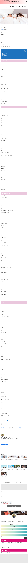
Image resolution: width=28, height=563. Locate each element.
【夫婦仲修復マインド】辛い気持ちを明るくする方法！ (8, 546)
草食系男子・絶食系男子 (4, 53)
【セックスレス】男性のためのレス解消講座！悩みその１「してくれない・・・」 (4, 427)
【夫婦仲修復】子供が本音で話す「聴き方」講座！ (8, 547)
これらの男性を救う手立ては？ (5, 55)
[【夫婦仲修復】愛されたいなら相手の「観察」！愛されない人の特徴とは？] (17, 467)
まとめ (2, 56)
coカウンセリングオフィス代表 (8, 8)
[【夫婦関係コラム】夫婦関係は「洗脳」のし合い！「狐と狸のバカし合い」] (24, 467)
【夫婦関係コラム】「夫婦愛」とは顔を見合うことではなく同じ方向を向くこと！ (12, 542)
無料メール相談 (14, 534)
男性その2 (6, 444)
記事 (2, 29)
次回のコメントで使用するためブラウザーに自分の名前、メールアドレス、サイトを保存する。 (14, 500)
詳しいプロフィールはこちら (14, 524)
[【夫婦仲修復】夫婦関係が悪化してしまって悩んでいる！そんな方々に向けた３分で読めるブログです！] (4, 467)
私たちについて (14, 529)
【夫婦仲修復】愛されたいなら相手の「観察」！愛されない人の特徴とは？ (11, 543)
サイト (2, 496)
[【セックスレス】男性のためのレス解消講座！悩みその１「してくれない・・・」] (11, 457)
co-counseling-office (14, 1)
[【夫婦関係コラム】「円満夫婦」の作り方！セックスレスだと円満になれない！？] (4, 457)
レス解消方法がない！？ (4, 54)
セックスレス (2, 444)
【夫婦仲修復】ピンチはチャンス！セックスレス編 (13, 426)
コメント (2, 483)
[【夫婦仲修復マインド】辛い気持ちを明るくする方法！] (4, 474)
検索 (1, 536)
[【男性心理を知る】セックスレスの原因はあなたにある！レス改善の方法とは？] (17, 457)
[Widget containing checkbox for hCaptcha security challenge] (6, 502)
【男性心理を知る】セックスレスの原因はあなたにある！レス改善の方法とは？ (22, 427)
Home (14, 526)
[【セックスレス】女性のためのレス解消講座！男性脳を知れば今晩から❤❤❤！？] (24, 457)
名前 (1, 491)
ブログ (14, 532)
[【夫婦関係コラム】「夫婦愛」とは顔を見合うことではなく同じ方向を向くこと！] (11, 467)
